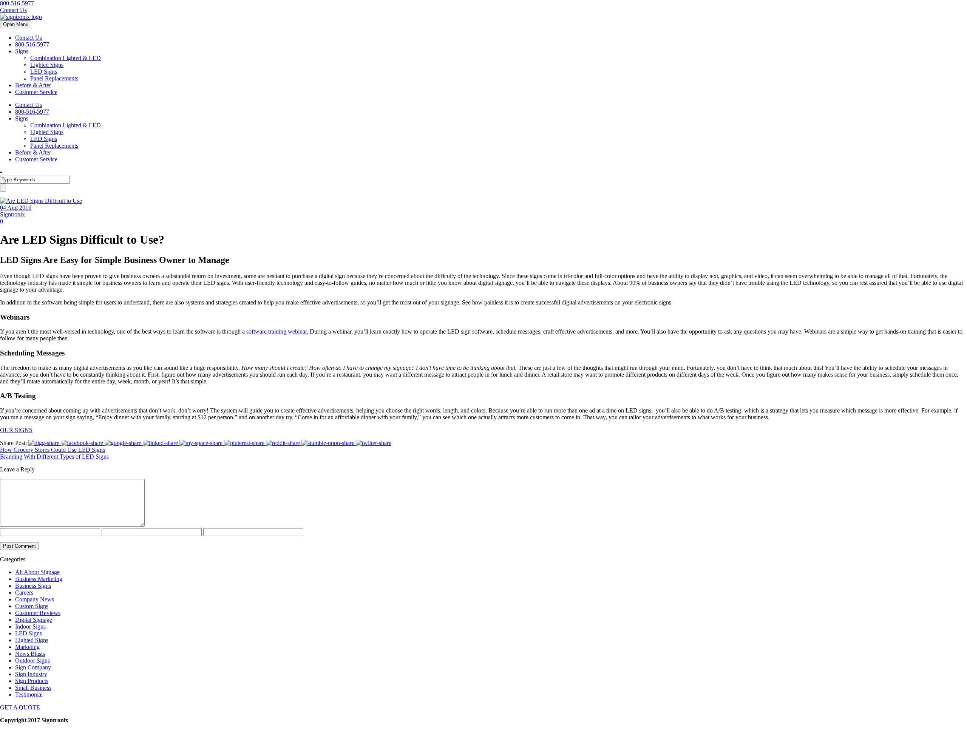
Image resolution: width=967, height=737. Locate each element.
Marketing (27, 647)
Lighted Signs (46, 65)
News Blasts (30, 653)
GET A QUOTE (20, 707)
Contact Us (13, 10)
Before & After (33, 85)
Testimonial (29, 694)
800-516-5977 (17, 3)
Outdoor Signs (32, 660)
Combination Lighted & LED (65, 58)
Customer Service (36, 92)
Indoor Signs (30, 626)
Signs (21, 51)
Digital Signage (33, 619)
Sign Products (31, 681)
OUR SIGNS (16, 430)
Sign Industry (31, 674)
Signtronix (12, 214)
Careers (24, 592)
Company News (34, 599)
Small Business (33, 687)
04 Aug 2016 (15, 207)
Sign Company (33, 667)
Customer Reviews (37, 613)
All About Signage (37, 572)
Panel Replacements (54, 78)
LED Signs (43, 71)
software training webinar (276, 331)
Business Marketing (38, 579)
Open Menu (15, 24)
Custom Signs (31, 606)
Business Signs (33, 585)
